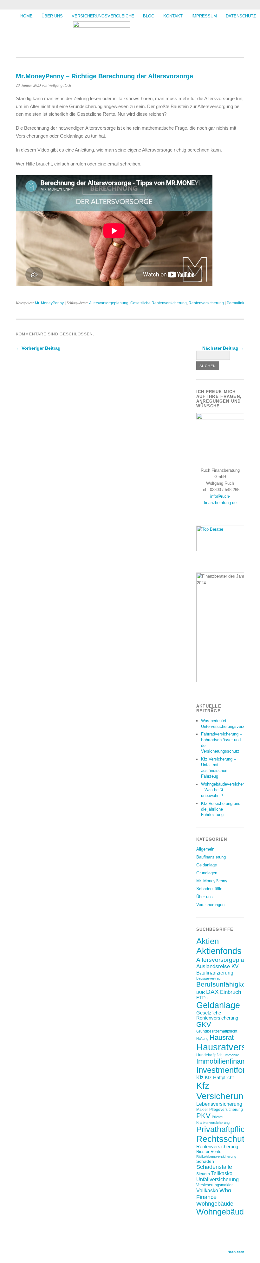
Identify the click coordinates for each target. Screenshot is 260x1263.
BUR (200, 992)
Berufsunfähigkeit (222, 984)
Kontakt (173, 16)
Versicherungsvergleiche (103, 16)
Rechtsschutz (222, 1139)
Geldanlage (206, 865)
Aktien (207, 941)
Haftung (202, 1038)
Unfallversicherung (217, 1179)
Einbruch (230, 992)
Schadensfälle (209, 888)
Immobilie (232, 1055)
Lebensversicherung (219, 1104)
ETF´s (202, 997)
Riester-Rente (208, 1151)
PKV (203, 1116)
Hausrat (222, 1037)
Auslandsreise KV (217, 966)
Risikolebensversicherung (216, 1156)
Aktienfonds (219, 951)
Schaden (205, 1161)
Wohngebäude (214, 1204)
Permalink (235, 303)
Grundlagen (206, 873)
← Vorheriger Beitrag (38, 348)
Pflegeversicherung (226, 1109)
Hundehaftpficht (210, 1055)
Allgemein (205, 849)
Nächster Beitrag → (223, 348)
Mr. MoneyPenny (49, 303)
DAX (212, 991)
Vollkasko (207, 1190)
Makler (202, 1109)
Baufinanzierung (211, 857)
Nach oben (236, 1251)
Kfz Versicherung (222, 1090)
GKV (203, 1024)
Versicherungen (210, 904)
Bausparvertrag (208, 978)
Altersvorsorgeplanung (108, 303)
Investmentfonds (226, 1069)
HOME (26, 16)
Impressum (204, 16)
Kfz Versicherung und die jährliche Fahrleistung (220, 809)
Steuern (203, 1174)
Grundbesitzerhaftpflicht (216, 1031)
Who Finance (213, 1193)
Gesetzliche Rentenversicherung (158, 303)
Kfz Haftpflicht (219, 1077)
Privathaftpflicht (223, 1129)
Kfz (200, 1077)
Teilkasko (221, 1173)
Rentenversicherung (206, 303)
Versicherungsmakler (214, 1185)
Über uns (52, 16)
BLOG (148, 16)
